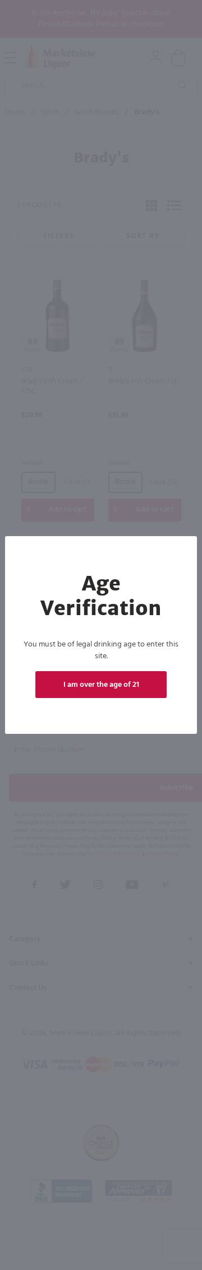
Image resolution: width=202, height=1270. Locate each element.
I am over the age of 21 (101, 684)
